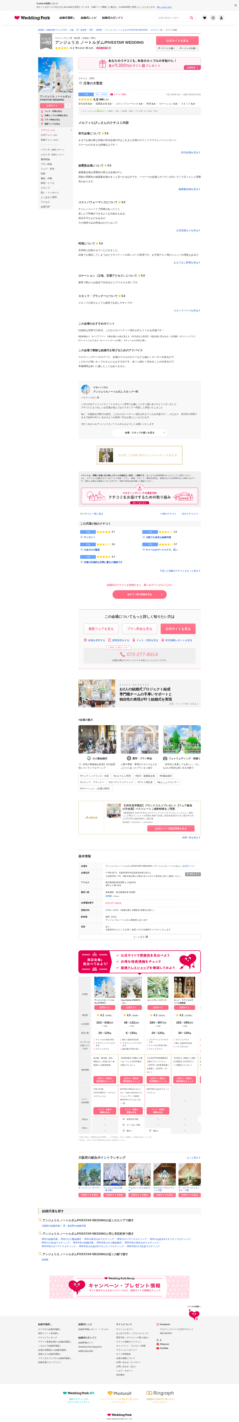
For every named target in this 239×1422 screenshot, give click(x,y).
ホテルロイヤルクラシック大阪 (163, 1189)
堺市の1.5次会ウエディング (56, 1242)
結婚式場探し (67, 17)
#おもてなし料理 (122, 776)
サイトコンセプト (124, 1329)
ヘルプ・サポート (124, 1370)
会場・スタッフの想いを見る (139, 432)
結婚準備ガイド (85, 1342)
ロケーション (168, 104)
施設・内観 (46, 178)
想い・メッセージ (50, 192)
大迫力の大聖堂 (92, 549)
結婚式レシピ (89, 17)
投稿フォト (50, 140)
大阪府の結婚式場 (51, 1225)
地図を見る (194, 874)
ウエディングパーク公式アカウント (177, 1329)
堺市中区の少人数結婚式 (109, 1242)
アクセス (45, 202)
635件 (81, 48)
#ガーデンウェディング (121, 782)
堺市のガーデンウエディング (132, 1239)
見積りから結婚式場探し (49, 1354)
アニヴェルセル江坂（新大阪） (112, 1189)
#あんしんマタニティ (168, 782)
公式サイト (188, 866)
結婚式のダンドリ (112, 17)
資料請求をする (120, 640)
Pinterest (164, 1344)
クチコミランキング (47, 1337)
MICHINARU (166, 1333)
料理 (150, 104)
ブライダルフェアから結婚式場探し (55, 1358)
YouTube (164, 1348)
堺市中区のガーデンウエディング (59, 1246)
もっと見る (192, 1157)
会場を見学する (96, 640)
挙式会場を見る (189, 152)
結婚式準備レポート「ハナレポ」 (94, 1329)
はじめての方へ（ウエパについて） (133, 1333)
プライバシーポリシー (126, 1350)
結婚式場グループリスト (49, 1362)
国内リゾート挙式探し (48, 1333)
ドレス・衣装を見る (147, 640)
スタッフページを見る (186, 310)
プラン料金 (46, 164)
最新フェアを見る (52, 124)
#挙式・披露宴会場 (145, 776)
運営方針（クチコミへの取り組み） (133, 1337)
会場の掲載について (125, 1358)
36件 (91, 48)
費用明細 (45, 159)
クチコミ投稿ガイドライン (128, 1342)
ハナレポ (53, 149)
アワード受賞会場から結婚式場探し (55, 1342)
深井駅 (109, 896)
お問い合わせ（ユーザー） (128, 1362)
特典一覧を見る (190, 837)
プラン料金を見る (52, 120)
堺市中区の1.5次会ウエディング (143, 1246)
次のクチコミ (188, 513)
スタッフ (187, 104)
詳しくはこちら (164, 7)
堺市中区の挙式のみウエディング (142, 1242)
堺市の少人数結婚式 (71, 1239)
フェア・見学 (47, 169)
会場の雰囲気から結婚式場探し (53, 1350)
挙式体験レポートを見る (178, 640)
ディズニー (89, 537)
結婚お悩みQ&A (85, 1351)
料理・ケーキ (47, 183)
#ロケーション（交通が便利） (95, 788)
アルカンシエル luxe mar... (139, 1189)
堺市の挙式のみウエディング (99, 1239)
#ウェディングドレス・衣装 (94, 776)
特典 (43, 173)
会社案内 (120, 1375)
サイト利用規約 (123, 1354)
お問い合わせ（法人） (126, 1366)
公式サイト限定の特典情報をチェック (105, 1079)
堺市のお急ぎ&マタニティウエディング (170, 1239)
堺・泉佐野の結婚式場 (74, 1225)
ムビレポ (53, 154)
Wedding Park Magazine (90, 1347)
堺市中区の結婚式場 (83, 1242)
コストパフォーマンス (128, 104)
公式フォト (49, 135)
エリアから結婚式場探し (49, 1329)
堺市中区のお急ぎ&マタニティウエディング (101, 1246)
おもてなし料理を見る (186, 262)
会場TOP (45, 206)
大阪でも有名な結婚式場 (158, 537)
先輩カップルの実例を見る (56, 115)
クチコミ (48, 130)
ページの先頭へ (194, 1307)
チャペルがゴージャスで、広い (162, 549)
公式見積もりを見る (187, 230)
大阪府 (85, 38)
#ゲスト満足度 (145, 782)
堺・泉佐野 (75, 38)
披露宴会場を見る (188, 189)
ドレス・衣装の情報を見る (105, 1110)
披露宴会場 (103, 104)
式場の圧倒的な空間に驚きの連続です (103, 562)
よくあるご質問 (49, 197)
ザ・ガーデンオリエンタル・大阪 (188, 1189)
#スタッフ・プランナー (92, 782)
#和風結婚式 (166, 776)
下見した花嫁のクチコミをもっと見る (179, 570)
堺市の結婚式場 (50, 1239)
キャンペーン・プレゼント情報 (131, 1346)
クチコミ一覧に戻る (93, 513)
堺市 (93, 38)
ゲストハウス (61, 38)
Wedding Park (119, 1415)
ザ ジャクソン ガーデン (89, 1188)
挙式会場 (85, 104)
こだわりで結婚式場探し (49, 1346)
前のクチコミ (170, 513)
